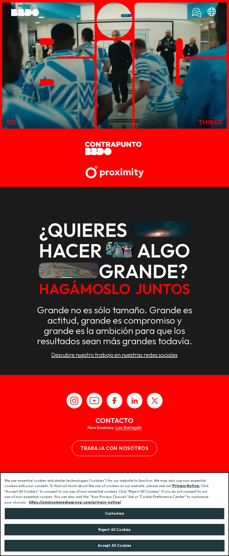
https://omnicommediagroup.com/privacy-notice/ (75, 502)
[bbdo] (211, 13)
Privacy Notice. (186, 485)
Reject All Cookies (114, 529)
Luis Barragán (128, 427)
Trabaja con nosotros (114, 448)
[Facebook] (114, 400)
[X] (155, 400)
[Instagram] (74, 400)
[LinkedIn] (134, 400)
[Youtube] (94, 400)
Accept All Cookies (114, 545)
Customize (114, 513)
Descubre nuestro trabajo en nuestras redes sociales (114, 355)
